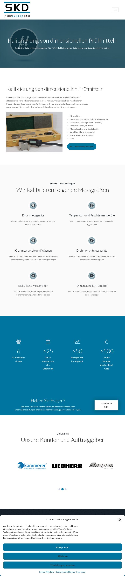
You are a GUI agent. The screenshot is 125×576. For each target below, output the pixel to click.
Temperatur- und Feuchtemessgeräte (92, 215)
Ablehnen (62, 556)
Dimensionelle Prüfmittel (91, 285)
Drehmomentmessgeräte (91, 250)
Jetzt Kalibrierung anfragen (81, 146)
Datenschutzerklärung (65, 572)
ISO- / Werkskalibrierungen (59, 48)
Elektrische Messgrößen (33, 285)
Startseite (19, 48)
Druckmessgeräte (33, 215)
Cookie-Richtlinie (46, 572)
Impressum (81, 572)
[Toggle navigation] (115, 9)
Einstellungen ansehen (62, 565)
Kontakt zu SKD (106, 405)
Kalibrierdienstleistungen (35, 48)
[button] (120, 519)
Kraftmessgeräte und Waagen (33, 250)
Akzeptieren (62, 547)
